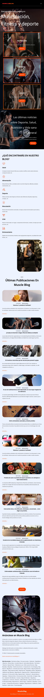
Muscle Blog (22, 691)
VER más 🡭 (4, 314)
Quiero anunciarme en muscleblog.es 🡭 (10, 656)
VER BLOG (22, 48)
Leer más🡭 (22, 589)
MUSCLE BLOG (25, 303)
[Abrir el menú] (41, 3)
